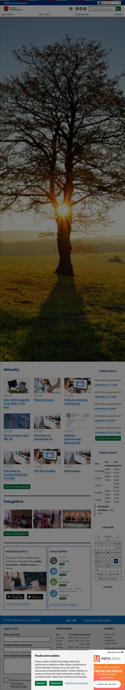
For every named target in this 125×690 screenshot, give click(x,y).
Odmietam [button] (56, 683)
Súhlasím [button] (40, 683)
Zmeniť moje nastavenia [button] (76, 683)
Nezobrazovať (114, 652)
